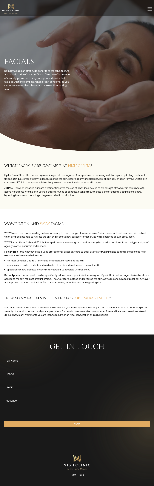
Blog (82, 475)
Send (77, 423)
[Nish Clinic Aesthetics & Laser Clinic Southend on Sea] (11, 9)
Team (73, 475)
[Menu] (150, 9)
